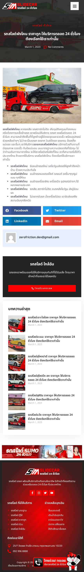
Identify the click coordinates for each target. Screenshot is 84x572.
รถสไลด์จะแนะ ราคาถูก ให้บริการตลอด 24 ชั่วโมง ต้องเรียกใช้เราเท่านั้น (51, 339)
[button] (74, 6)
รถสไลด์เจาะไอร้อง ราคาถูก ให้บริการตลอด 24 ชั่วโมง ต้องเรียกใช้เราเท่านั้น (52, 319)
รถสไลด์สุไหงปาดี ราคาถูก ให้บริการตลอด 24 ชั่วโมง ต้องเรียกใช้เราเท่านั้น (51, 358)
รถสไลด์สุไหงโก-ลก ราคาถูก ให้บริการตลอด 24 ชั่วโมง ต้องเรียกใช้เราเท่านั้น (49, 378)
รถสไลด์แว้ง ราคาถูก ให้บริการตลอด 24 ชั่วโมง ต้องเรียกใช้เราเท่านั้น (50, 417)
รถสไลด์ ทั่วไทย (42, 25)
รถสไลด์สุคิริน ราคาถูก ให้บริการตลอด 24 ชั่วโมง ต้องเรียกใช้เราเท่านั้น (51, 397)
